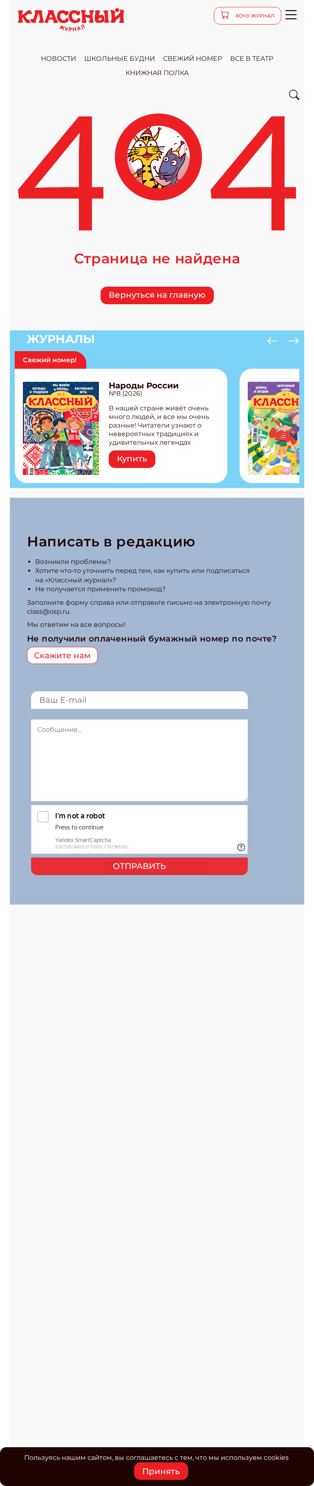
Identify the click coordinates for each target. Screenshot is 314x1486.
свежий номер (192, 58)
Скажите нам (62, 655)
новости (58, 58)
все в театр (251, 58)
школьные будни (119, 58)
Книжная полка (157, 73)
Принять (161, 1471)
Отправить (139, 866)
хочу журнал (254, 16)
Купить (132, 458)
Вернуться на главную (157, 295)
